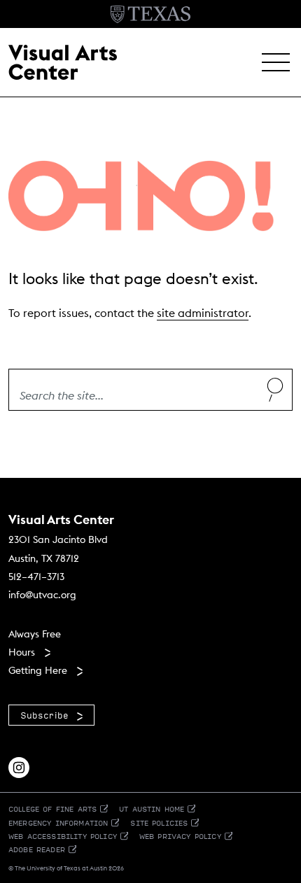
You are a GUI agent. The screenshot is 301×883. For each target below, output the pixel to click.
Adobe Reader (36, 849)
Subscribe (44, 715)
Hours (21, 652)
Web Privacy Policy (180, 836)
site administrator (202, 313)
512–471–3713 (36, 576)
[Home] (62, 61)
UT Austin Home (151, 808)
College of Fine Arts (52, 808)
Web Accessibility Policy (62, 836)
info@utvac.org (42, 594)
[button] (276, 62)
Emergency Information (58, 822)
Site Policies (159, 822)
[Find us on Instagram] (18, 766)
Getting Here (37, 670)
